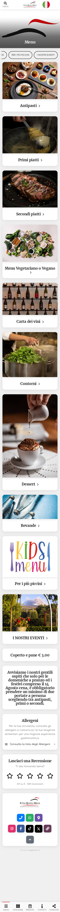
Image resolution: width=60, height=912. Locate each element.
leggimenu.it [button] (34, 850)
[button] (30, 5)
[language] (46, 4)
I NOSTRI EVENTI (46, 55)
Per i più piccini (20, 55)
